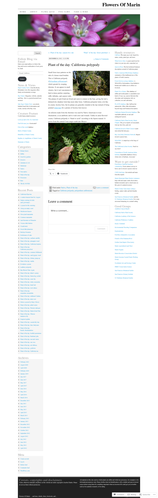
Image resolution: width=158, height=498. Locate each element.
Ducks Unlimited (120, 224)
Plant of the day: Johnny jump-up (30, 258)
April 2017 (23, 386)
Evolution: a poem (25, 264)
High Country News (24, 88)
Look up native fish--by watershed (28, 120)
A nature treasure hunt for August (30, 197)
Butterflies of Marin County (26, 134)
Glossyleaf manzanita (26, 214)
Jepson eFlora (119, 67)
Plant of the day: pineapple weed (29, 241)
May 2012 (23, 445)
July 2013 (23, 403)
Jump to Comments (101, 59)
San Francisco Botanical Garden (124, 197)
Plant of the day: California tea (29, 351)
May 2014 (23, 392)
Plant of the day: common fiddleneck (31, 252)
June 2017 (23, 380)
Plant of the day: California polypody (74, 64)
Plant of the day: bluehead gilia (29, 336)
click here (58, 108)
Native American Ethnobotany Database (126, 73)
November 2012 (25, 427)
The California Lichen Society (123, 146)
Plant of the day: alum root (28, 299)
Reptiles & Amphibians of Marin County (30, 138)
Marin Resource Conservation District (126, 253)
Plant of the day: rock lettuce (28, 288)
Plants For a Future (120, 91)
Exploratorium (119, 231)
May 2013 (23, 409)
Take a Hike (81, 12)
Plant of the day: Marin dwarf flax (30, 311)
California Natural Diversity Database (126, 112)
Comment (101, 229)
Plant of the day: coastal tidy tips (29, 322)
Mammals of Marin (23, 142)
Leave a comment (102, 187)
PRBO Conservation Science (123, 267)
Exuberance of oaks (26, 235)
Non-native (23, 172)
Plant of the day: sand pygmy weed (30, 255)
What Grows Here (120, 61)
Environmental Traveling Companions (126, 227)
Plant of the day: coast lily (28, 279)
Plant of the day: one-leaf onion (29, 339)
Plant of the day (72, 187)
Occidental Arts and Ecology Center (125, 263)
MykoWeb (118, 140)
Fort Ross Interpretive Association (125, 235)
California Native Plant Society (124, 212)
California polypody (67, 190)
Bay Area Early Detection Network (125, 134)
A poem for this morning (27, 205)
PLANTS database (120, 104)
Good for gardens (25, 157)
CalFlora (117, 55)
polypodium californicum (83, 190)
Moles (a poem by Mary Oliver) (29, 302)
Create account (24, 459)
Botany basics (24, 151)
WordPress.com (25, 471)
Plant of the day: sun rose (27, 342)
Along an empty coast (26, 208)
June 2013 (23, 406)
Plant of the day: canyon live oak (61, 52)
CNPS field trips (120, 172)
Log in (22, 462)
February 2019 (24, 371)
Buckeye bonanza (25, 232)
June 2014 (23, 389)
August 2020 (24, 365)
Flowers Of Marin (121, 4)
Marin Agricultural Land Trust (123, 246)
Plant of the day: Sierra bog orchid (30, 276)
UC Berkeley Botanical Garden (124, 199)
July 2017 (23, 377)
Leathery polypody (25, 267)
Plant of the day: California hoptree (30, 244)
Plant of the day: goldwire (28, 348)
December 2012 (25, 424)
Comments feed (25, 468)
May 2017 (23, 383)
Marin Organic (119, 250)
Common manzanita (26, 217)
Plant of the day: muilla (27, 261)
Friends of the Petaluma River (123, 238)
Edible (22, 154)
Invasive (22, 160)
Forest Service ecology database (124, 81)
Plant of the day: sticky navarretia (30, 282)
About (33, 12)
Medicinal (23, 166)
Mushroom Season (25, 211)
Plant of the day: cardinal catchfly (30, 238)
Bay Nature (21, 96)
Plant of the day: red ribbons (28, 345)
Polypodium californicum (57, 81)
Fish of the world (23, 127)
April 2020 (23, 368)
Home (23, 12)
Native (63, 187)
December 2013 (25, 400)
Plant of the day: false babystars (29, 325)
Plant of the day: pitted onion (28, 305)
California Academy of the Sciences (125, 216)
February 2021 (24, 362)
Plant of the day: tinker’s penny (29, 273)
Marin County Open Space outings (125, 189)
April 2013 (23, 412)
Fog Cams (64, 12)
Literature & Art (25, 163)
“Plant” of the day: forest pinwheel (96, 52)
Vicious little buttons (26, 223)
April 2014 (23, 395)
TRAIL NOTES (25, 184)
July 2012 (23, 439)
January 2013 (24, 421)
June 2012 (23, 442)
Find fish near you (23, 123)
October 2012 (24, 430)
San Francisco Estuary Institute (124, 274)
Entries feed (23, 465)
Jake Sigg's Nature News (25, 104)
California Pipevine (26, 194)
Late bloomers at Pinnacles (28, 220)
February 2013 (24, 418)
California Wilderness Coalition (124, 220)
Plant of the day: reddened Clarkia (30, 296)
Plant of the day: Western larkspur (30, 308)
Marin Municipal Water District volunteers (127, 178)
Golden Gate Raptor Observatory (124, 242)
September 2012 (25, 433)
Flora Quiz (48, 12)
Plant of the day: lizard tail (28, 285)
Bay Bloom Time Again (27, 270)
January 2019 (24, 374)
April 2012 (23, 448)
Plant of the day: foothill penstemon (30, 333)
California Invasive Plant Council (124, 128)
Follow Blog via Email (27, 60)
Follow (22, 79)
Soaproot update (25, 319)
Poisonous (23, 178)
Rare (21, 181)
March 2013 (24, 415)
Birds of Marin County (24, 131)
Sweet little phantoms (26, 229)
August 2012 (24, 436)
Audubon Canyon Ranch (122, 209)
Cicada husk (24, 226)
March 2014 (24, 397)
